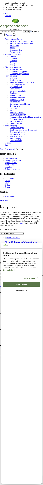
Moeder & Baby (16, 136)
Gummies (13, 61)
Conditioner (9, 178)
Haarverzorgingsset (17, 100)
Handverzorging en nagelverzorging (23, 130)
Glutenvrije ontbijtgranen (19, 71)
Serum (7, 187)
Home (2, 149)
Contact (8, 16)
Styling (7, 185)
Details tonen (29, 278)
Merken (8, 143)
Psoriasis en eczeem (17, 113)
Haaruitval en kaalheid (18, 97)
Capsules (13, 56)
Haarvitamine (15, 102)
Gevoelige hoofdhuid (18, 91)
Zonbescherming (16, 123)
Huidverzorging (11, 126)
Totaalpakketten (16, 52)
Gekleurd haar (15, 89)
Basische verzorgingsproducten (21, 41)
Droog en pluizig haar (18, 84)
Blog (6, 13)
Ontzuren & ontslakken (13, 39)
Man (11, 110)
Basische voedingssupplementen (22, 43)
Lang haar (13, 108)
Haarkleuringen (15, 95)
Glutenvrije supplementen (19, 74)
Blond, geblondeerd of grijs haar (22, 82)
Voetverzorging (15, 138)
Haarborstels (14, 93)
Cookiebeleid (9, 270)
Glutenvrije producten (13, 67)
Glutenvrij (13, 59)
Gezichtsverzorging (17, 128)
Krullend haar (15, 106)
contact (21, 223)
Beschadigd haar (16, 80)
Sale (6, 145)
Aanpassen (20, 290)
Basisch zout (14, 46)
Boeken (12, 48)
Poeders (13, 63)
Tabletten (13, 65)
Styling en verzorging (18, 115)
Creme (7, 181)
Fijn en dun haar (16, 87)
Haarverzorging (11, 76)
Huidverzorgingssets (17, 132)
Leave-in (8, 183)
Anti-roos (13, 78)
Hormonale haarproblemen (20, 104)
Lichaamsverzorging (17, 134)
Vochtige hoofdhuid (17, 121)
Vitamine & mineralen (13, 54)
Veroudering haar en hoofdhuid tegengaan (25, 117)
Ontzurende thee (16, 50)
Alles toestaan (21, 284)
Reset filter (4, 200)
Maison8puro (10, 196)
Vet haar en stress (16, 119)
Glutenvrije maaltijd (17, 69)
